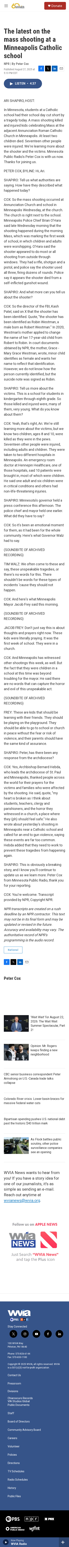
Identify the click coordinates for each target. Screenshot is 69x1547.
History (12, 1488)
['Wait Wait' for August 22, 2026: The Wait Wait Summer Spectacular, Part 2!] (16, 1023)
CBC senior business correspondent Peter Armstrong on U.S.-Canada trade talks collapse (32, 1078)
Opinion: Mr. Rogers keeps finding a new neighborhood (44, 1050)
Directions (14, 1463)
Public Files (14, 1496)
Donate (56, 6)
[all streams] (64, 1542)
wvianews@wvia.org (22, 1200)
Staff (11, 1413)
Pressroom (14, 1383)
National (13, 949)
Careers (12, 1438)
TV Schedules (16, 1471)
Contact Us (14, 1375)
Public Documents (19, 1405)
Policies (12, 1454)
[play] (5, 1542)
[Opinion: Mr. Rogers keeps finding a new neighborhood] (16, 1052)
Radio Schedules (18, 1479)
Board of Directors (19, 1421)
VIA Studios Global (19, 1401)
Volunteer (14, 1446)
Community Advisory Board (24, 1429)
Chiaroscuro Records (20, 1398)
